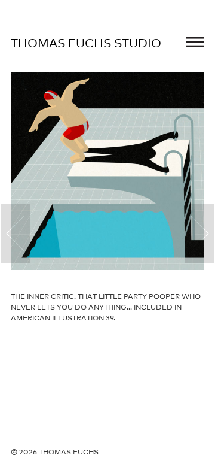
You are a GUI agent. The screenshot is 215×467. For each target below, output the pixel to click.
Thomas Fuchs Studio (86, 43)
